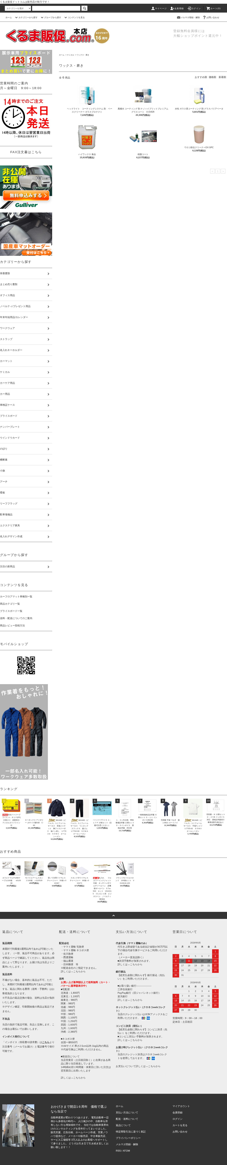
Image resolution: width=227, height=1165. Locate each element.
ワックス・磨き (83, 55)
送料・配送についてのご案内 (16, 618)
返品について (123, 1125)
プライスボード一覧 (11, 611)
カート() (215, 8)
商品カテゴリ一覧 (10, 603)
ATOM (126, 1150)
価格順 (212, 77)
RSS (118, 1150)
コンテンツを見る (76, 17)
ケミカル (70, 55)
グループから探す (52, 17)
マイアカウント (181, 1106)
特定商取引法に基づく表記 (131, 1131)
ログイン (196, 8)
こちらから (79, 971)
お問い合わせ (212, 17)
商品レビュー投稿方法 (12, 625)
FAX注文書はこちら (26, 152)
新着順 (222, 77)
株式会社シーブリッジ (83, 1147)
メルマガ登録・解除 (190, 17)
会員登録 (179, 8)
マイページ (161, 8)
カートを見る (180, 1125)
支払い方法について (127, 1112)
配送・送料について (127, 1118)
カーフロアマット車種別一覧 (16, 596)
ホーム (8, 17)
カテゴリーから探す (28, 17)
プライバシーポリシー (128, 1138)
